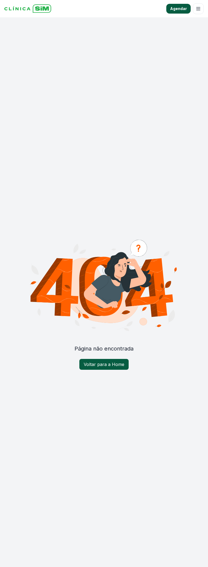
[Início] (27, 8)
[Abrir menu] (198, 8)
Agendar (178, 8)
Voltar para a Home (104, 364)
